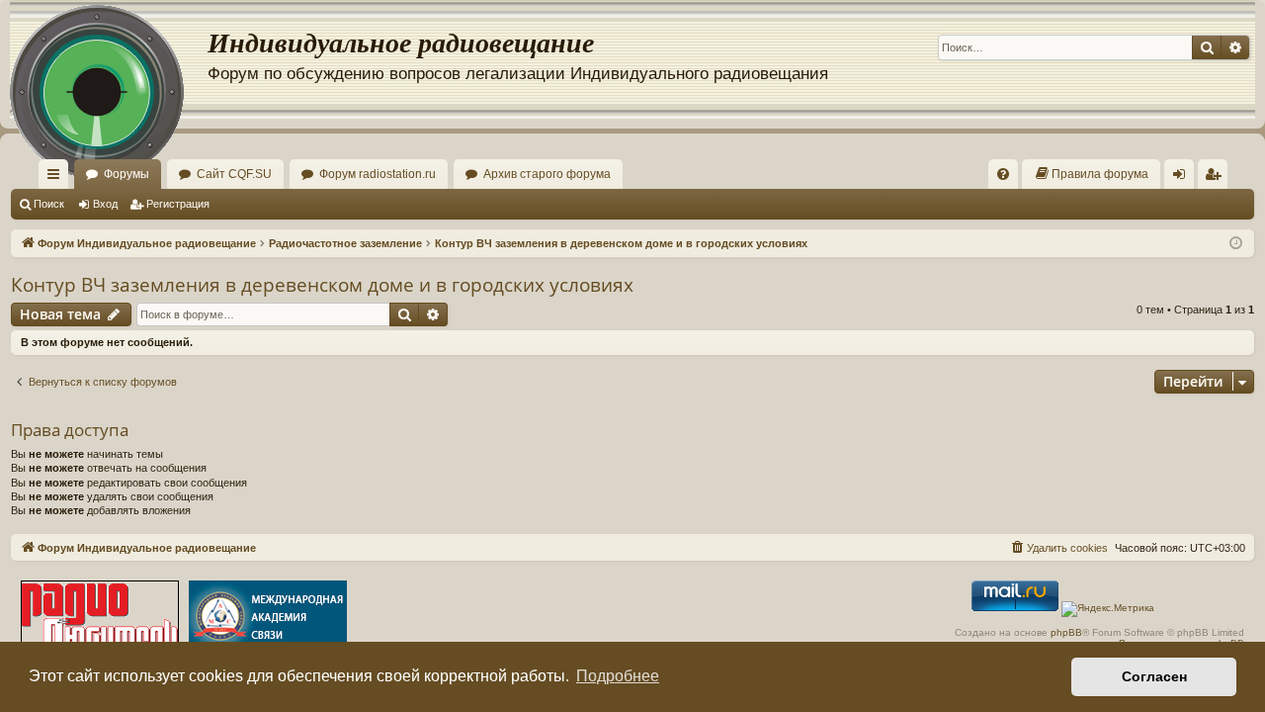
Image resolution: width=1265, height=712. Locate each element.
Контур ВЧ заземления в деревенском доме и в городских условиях (322, 285)
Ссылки (57, 178)
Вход (105, 204)
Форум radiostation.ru (377, 174)
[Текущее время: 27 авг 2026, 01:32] (1235, 243)
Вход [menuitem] (1183, 178)
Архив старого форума (547, 174)
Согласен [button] (1154, 676)
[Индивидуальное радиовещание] (109, 59)
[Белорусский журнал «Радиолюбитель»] (100, 618)
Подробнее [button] (617, 676)
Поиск (49, 204)
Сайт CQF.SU (234, 174)
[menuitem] (1003, 174)
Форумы (126, 174)
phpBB (1066, 632)
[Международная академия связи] (268, 618)
